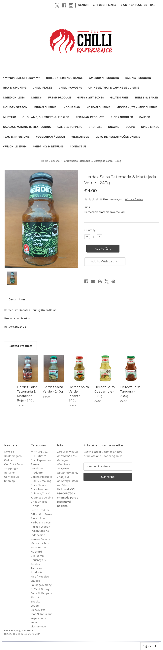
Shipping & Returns (48, 146)
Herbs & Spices (147, 97)
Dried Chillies (14, 97)
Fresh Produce (59, 97)
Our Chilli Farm (15, 146)
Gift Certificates (104, 5)
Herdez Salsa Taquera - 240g (130, 391)
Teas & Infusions (16, 136)
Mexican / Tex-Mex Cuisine (136, 107)
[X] (57, 5)
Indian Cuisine (45, 107)
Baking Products (138, 78)
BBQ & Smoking (14, 87)
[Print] (100, 281)
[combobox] (149, 646)
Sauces (144, 117)
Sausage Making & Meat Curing (27, 127)
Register (141, 5)
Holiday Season (15, 107)
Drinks (36, 97)
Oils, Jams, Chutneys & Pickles (45, 117)
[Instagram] (71, 5)
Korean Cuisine (98, 107)
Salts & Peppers (69, 127)
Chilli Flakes (42, 87)
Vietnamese (80, 136)
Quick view (28, 364)
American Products (104, 78)
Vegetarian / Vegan (50, 136)
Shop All (95, 127)
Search (83, 5)
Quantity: (90, 230)
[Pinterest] (113, 281)
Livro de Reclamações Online (117, 136)
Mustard (9, 117)
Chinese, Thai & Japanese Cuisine (113, 87)
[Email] (93, 281)
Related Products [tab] (20, 346)
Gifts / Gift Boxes (90, 97)
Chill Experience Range (64, 78)
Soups (130, 127)
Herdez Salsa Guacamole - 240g (104, 391)
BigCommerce (25, 630)
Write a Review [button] (134, 199)
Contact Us (78, 146)
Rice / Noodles (122, 117)
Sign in (125, 5)
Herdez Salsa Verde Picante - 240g (79, 393)
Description (17, 299)
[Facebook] (64, 5)
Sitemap (9, 481)
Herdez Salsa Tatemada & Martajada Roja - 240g (27, 393)
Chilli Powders (70, 87)
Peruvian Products (90, 117)
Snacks (113, 127)
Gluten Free (119, 97)
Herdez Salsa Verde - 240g (53, 389)
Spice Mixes (150, 127)
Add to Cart (27, 373)
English (147, 646)
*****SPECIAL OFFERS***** (21, 78)
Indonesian (71, 107)
